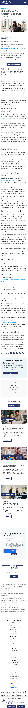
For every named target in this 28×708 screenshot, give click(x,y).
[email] (13, 8)
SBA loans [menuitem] (14, 622)
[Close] (25, 698)
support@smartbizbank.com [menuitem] (14, 672)
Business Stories (14, 387)
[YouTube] (23, 353)
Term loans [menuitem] (14, 631)
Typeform (14, 180)
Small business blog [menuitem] (14, 641)
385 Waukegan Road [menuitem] (14, 676)
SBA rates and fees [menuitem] (14, 629)
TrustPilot (4, 250)
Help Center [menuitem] (14, 680)
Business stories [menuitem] (14, 645)
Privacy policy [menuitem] (14, 657)
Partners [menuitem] (14, 660)
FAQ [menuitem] (14, 643)
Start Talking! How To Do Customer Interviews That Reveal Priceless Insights (13, 321)
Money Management (14, 391)
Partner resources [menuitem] (14, 666)
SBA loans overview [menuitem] (14, 624)
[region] (14, 702)
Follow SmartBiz (5, 353)
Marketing (3, 38)
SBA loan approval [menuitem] (14, 625)
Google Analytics (5, 118)
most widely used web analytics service (11, 121)
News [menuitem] (14, 653)
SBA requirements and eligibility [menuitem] (14, 627)
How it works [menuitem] (14, 636)
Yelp (23, 248)
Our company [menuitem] (14, 650)
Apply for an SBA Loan (14, 64)
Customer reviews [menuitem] (14, 655)
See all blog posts (14, 405)
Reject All (21, 706)
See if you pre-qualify (11, 373)
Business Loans (14, 385)
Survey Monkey (5, 180)
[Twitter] (7, 8)
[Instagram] (20, 353)
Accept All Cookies (11, 706)
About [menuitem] (14, 648)
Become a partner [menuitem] (14, 662)
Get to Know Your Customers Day (9, 48)
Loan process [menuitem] (14, 638)
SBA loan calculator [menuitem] (14, 639)
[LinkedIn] (9, 8)
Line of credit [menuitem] (14, 633)
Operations (14, 394)
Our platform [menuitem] (14, 664)
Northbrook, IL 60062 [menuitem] (14, 678)
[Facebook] (11, 8)
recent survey (11, 78)
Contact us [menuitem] (14, 671)
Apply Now (14, 576)
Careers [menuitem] (14, 652)
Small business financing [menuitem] (14, 620)
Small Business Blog (6, 37)
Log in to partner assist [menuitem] (14, 668)
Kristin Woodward (14, 41)
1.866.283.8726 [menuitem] (14, 674)
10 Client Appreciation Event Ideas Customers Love (13, 280)
